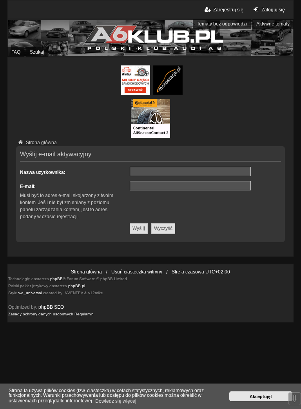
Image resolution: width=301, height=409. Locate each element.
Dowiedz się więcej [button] (115, 401)
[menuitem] (40, 314)
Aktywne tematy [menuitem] (273, 24)
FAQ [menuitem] (15, 52)
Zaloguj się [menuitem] (273, 10)
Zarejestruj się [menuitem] (228, 10)
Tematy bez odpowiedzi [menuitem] (222, 24)
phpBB (56, 279)
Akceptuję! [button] (261, 396)
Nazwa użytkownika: (42, 172)
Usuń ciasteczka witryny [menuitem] (136, 272)
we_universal (30, 293)
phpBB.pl (76, 286)
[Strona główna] (150, 38)
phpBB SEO (51, 307)
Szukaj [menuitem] (37, 52)
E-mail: (28, 186)
